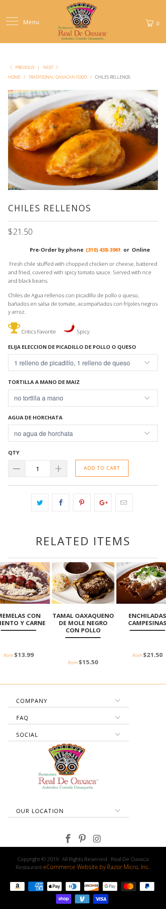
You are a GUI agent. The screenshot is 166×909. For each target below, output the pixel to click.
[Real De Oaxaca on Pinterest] (83, 839)
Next (48, 67)
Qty (13, 452)
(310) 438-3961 (103, 249)
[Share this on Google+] (103, 502)
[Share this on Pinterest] (81, 502)
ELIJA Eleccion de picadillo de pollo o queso (72, 346)
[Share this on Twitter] (39, 502)
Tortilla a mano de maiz (44, 382)
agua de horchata (35, 417)
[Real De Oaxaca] (83, 21)
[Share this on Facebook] (60, 502)
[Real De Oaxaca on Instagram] (97, 839)
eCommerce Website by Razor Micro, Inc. (96, 867)
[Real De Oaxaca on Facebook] (68, 839)
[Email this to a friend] (124, 502)
